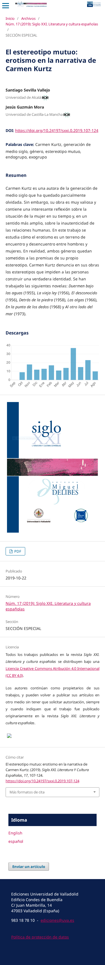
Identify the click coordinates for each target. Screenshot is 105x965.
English (15, 833)
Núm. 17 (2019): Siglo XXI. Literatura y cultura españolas (52, 24)
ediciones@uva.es (57, 920)
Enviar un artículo (28, 866)
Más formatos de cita (27, 792)
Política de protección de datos (40, 937)
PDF (17, 551)
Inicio (10, 18)
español (15, 841)
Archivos (28, 18)
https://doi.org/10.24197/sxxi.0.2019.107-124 (56, 130)
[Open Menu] (5, 5)
